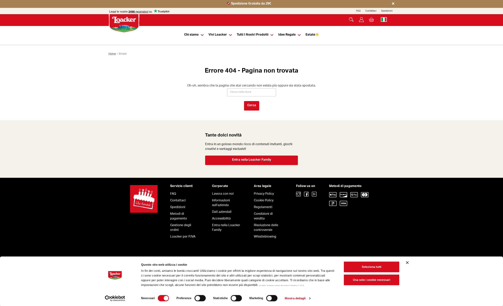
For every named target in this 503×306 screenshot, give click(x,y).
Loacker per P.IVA (183, 237)
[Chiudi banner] (407, 262)
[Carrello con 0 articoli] (371, 19)
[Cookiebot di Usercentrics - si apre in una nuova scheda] (115, 298)
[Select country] (384, 19)
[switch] (200, 298)
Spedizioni (387, 11)
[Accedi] (361, 19)
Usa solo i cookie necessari (371, 279)
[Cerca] (351, 19)
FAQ (358, 11)
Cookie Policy (264, 200)
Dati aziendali (221, 212)
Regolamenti (263, 207)
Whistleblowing (265, 237)
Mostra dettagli (295, 298)
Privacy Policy (264, 194)
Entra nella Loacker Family (251, 160)
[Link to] (298, 194)
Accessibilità (221, 218)
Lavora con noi (223, 194)
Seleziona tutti (371, 266)
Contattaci (370, 11)
